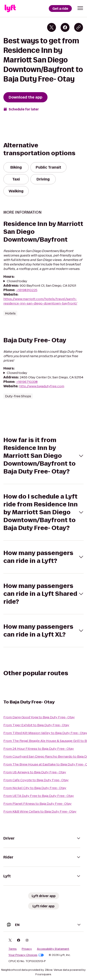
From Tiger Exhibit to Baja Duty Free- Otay (36, 725)
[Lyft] (10, 8)
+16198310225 (26, 290)
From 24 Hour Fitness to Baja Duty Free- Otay (38, 748)
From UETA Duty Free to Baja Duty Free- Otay (38, 795)
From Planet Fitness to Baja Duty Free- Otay (37, 803)
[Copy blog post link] (78, 27)
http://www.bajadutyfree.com (41, 386)
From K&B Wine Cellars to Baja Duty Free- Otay (39, 811)
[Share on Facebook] (65, 27)
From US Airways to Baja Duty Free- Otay (34, 772)
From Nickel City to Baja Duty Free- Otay (34, 788)
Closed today (17, 281)
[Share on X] (51, 27)
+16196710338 (27, 381)
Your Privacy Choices (22, 955)
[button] (80, 8)
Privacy (27, 949)
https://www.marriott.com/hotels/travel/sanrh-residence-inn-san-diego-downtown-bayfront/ (40, 301)
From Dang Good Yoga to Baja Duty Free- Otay (39, 717)
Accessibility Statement (53, 949)
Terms (12, 949)
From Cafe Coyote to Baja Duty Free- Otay (36, 780)
